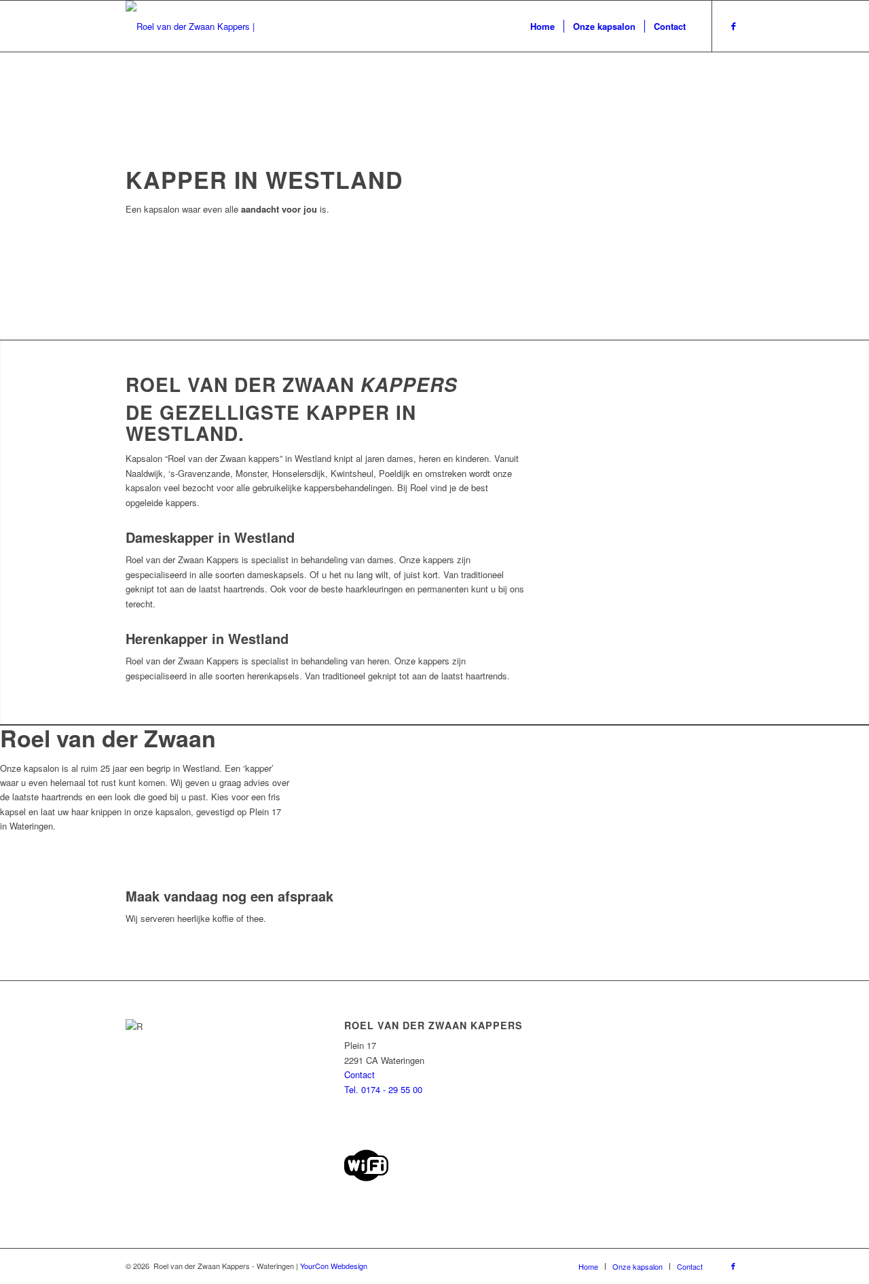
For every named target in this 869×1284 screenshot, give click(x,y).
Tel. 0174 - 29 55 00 (383, 1089)
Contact (359, 1074)
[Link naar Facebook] (733, 26)
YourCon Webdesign (333, 1265)
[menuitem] (542, 26)
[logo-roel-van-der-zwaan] (202, 26)
